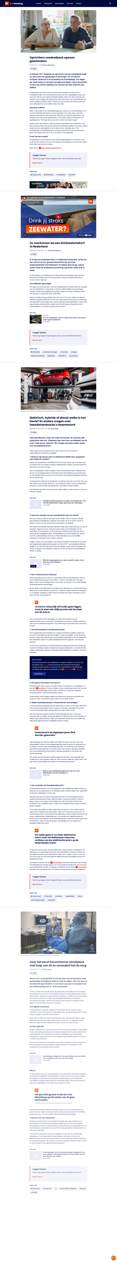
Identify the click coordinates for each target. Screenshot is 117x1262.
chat (45, 665)
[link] (38, 163)
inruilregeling (57, 863)
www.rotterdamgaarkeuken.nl (51, 148)
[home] (14, 3)
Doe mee (32, 250)
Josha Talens (54, 428)
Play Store (79, 669)
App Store (67, 669)
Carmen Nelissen (55, 250)
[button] (34, 68)
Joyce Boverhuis (49, 65)
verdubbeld (42, 688)
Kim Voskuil (47, 969)
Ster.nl (63, 179)
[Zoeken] (110, 3)
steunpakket (82, 867)
